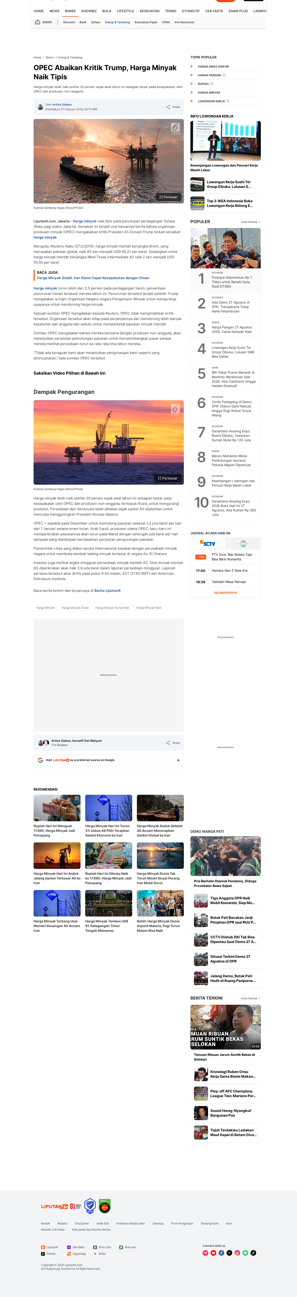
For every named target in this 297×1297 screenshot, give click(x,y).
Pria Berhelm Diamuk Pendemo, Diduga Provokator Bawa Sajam (225, 883)
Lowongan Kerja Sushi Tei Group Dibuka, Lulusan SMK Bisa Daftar (233, 352)
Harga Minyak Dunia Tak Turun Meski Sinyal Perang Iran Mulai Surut (158, 878)
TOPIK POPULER (203, 57)
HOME (39, 11)
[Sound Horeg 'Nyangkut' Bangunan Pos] (201, 1113)
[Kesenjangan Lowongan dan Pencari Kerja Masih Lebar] (225, 141)
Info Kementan (184, 22)
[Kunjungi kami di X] (229, 1253)
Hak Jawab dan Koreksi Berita (91, 1230)
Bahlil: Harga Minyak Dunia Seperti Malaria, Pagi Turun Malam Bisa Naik (158, 925)
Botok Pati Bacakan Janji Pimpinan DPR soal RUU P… (233, 919)
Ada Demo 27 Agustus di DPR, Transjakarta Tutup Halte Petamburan (231, 306)
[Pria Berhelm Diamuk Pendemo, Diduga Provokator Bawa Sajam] (225, 856)
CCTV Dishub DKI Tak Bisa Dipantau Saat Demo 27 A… (233, 939)
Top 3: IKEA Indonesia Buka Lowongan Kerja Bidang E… (230, 203)
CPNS (166, 22)
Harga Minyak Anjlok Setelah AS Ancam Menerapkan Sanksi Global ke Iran (160, 830)
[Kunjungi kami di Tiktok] (253, 1253)
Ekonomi (69, 22)
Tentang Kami (210, 1223)
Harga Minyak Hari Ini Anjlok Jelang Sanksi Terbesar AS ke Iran (57, 878)
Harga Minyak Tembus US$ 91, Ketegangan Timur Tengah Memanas (106, 925)
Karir (229, 1223)
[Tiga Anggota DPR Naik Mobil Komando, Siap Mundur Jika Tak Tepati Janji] (201, 901)
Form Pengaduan (182, 1223)
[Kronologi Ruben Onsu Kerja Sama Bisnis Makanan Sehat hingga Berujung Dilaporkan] (201, 1074)
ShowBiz (89, 11)
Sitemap (158, 1223)
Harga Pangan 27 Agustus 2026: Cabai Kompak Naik (232, 329)
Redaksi (63, 1223)
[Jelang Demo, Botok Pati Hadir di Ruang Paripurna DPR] (201, 978)
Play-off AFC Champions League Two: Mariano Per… (233, 1093)
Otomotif (191, 11)
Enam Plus (238, 11)
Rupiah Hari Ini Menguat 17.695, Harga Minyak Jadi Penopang (54, 830)
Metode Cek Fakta (53, 1230)
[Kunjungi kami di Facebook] (221, 1253)
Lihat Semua (249, 222)
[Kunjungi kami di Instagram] (237, 1253)
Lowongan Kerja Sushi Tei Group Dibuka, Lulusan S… (229, 184)
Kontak (45, 1223)
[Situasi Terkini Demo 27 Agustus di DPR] (201, 959)
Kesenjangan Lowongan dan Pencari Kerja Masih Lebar (224, 167)
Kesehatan (149, 11)
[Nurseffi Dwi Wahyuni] (46, 742)
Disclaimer (82, 1223)
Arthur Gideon (62, 104)
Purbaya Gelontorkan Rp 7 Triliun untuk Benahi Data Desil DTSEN (232, 281)
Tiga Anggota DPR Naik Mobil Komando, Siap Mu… (232, 900)
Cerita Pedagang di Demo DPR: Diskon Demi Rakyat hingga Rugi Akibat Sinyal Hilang (231, 408)
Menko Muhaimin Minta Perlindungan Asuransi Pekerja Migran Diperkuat (231, 460)
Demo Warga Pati (207, 831)
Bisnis (70, 11)
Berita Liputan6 (107, 590)
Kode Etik (103, 1223)
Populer (200, 221)
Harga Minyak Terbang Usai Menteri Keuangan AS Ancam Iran (57, 925)
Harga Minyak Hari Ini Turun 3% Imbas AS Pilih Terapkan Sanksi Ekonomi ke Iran (107, 830)
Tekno (170, 11)
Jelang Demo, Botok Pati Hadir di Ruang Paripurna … (233, 978)
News (54, 11)
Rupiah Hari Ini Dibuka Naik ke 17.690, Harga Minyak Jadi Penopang (108, 878)
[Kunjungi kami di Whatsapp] (245, 1253)
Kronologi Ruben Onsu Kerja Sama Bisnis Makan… (233, 1074)
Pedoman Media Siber (130, 1223)
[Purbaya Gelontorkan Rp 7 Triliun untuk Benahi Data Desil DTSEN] (226, 248)
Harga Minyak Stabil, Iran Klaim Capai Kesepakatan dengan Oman (93, 278)
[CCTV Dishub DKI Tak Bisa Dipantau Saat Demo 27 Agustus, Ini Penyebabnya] (201, 939)
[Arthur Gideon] (40, 107)
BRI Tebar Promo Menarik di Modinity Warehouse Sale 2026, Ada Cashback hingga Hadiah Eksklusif (234, 379)
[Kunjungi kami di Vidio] (205, 1253)
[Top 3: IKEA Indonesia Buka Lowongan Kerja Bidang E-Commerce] (197, 203)
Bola (106, 11)
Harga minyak (84, 221)
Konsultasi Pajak (146, 22)
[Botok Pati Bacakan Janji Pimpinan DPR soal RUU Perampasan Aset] (201, 920)
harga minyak (45, 237)
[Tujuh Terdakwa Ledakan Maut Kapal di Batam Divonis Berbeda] (201, 1133)
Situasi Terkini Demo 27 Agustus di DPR (230, 958)
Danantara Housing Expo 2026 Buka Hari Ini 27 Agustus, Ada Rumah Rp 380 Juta (234, 508)
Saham (95, 22)
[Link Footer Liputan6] (61, 1206)
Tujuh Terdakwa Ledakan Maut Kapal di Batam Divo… (233, 1132)
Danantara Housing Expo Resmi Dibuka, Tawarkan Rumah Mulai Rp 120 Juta (231, 435)
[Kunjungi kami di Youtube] (213, 1253)
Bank (83, 22)
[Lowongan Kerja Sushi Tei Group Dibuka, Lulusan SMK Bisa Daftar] (197, 184)
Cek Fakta (214, 11)
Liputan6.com (73, 1265)
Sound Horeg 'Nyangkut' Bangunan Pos (231, 1113)
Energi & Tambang (117, 22)
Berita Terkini (206, 998)
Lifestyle (125, 11)
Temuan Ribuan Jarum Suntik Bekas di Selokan (224, 1057)
